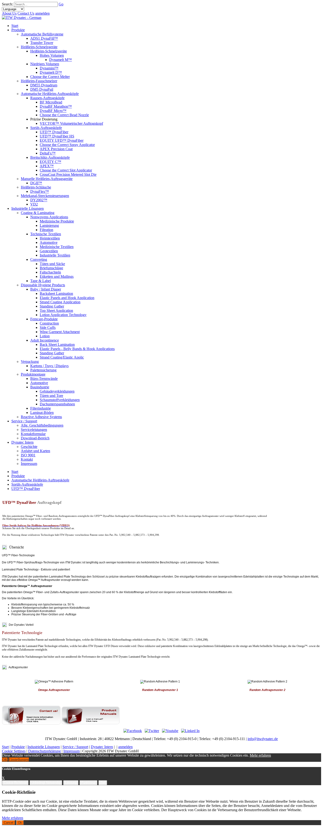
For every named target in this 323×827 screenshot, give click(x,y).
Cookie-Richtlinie (15, 782)
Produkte (18, 476)
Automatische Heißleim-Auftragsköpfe (40, 480)
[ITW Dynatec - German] (21, 18)
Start (14, 472)
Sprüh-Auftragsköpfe (27, 484)
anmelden (42, 13)
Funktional (88, 782)
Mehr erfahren (260, 755)
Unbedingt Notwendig (45, 782)
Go (61, 4)
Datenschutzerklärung (44, 751)
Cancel (8, 822)
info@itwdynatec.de (263, 739)
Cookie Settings (14, 751)
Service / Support (75, 747)
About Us (9, 13)
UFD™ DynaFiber (25, 489)
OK (5, 760)
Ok (20, 822)
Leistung (71, 782)
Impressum (71, 751)
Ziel (102, 782)
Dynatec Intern (102, 747)
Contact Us (25, 13)
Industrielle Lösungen (43, 747)
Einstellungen (19, 760)
